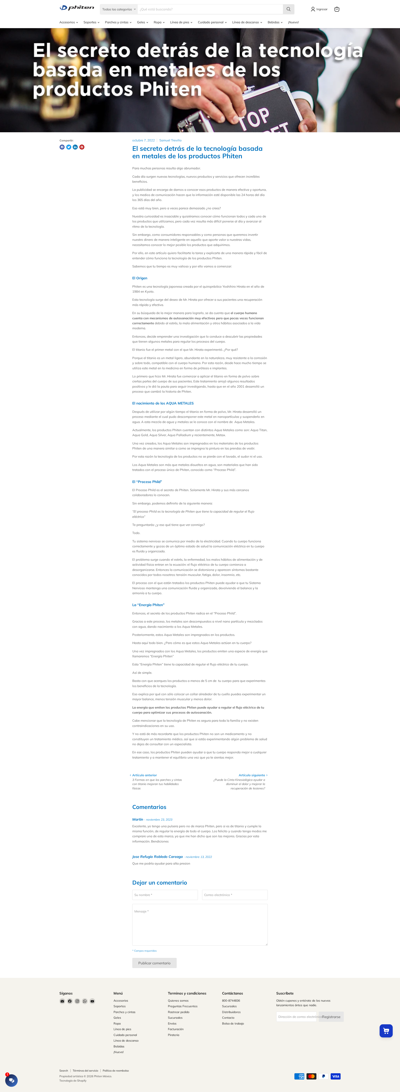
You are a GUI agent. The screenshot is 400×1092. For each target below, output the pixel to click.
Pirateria (173, 1035)
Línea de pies (180, 22)
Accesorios (67, 22)
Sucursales (175, 1018)
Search (63, 1070)
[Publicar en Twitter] (68, 147)
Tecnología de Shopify (72, 1080)
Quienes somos (178, 1000)
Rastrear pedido (178, 1012)
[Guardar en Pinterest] (81, 147)
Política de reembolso (116, 1070)
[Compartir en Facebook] (62, 147)
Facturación (176, 1029)
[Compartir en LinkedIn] (75, 147)
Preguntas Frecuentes (183, 1006)
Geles (141, 22)
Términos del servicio (85, 1070)
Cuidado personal (211, 22)
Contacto (228, 1018)
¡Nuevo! (293, 22)
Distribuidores (231, 1012)
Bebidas (274, 22)
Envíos (172, 1023)
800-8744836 (231, 1000)
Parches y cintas (117, 22)
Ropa (158, 22)
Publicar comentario (154, 963)
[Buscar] (288, 9)
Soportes (90, 22)
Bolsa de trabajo (233, 1023)
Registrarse (331, 1017)
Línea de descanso (246, 22)
